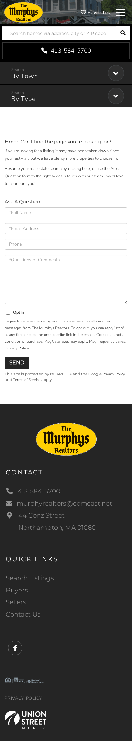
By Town (24, 76)
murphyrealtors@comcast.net (64, 503)
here (86, 169)
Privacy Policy (17, 348)
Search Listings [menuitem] (30, 578)
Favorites (98, 12)
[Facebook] (15, 648)
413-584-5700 (70, 51)
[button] (123, 33)
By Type (23, 99)
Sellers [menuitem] (16, 602)
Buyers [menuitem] (17, 590)
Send (16, 362)
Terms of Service (26, 379)
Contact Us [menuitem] (23, 614)
